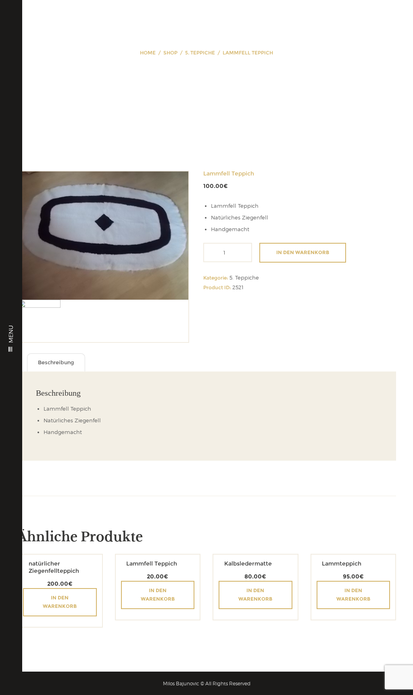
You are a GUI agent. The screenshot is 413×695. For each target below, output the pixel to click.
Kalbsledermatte (248, 563)
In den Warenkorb (302, 252)
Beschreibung (56, 362)
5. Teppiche (200, 53)
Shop (170, 53)
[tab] (56, 362)
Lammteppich (341, 563)
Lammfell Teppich (151, 563)
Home (148, 53)
